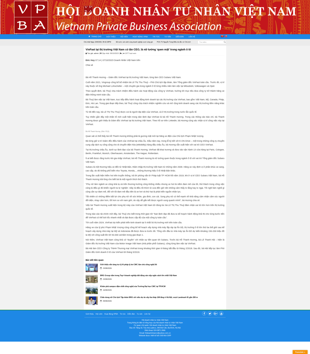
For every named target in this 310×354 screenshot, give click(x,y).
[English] (226, 36)
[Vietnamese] (222, 36)
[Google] (215, 314)
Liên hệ (192, 37)
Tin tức (156, 37)
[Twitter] (210, 314)
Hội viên (124, 37)
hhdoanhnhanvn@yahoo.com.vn (158, 333)
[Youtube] (221, 314)
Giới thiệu (111, 37)
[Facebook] (204, 314)
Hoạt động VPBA (140, 37)
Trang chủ (96, 36)
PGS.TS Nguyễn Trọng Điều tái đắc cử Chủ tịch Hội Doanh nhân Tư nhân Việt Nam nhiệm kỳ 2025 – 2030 (184, 42)
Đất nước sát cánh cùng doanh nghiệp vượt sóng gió (124, 42)
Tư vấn (167, 37)
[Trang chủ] (88, 9)
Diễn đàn (180, 37)
